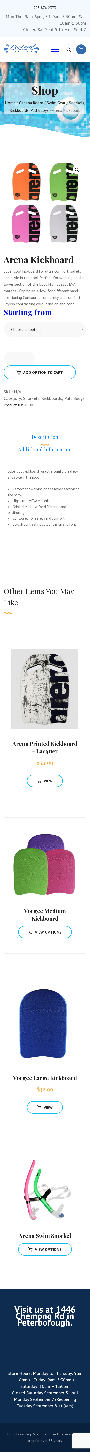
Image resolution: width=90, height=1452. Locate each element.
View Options (48, 932)
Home (10, 103)
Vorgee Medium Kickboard (45, 914)
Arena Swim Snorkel (45, 1235)
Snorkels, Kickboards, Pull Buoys (54, 398)
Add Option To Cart (43, 372)
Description (45, 436)
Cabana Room (31, 103)
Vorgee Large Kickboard (45, 1078)
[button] (77, 169)
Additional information (45, 449)
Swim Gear (56, 103)
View (48, 780)
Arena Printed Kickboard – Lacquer (45, 747)
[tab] (45, 439)
